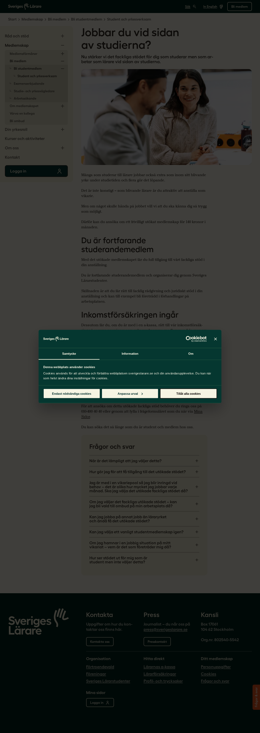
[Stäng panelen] (215, 338)
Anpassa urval (128, 393)
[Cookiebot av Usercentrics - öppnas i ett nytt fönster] (189, 339)
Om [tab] (190, 353)
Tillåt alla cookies (188, 393)
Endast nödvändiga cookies (71, 393)
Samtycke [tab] (69, 353)
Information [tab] (130, 353)
